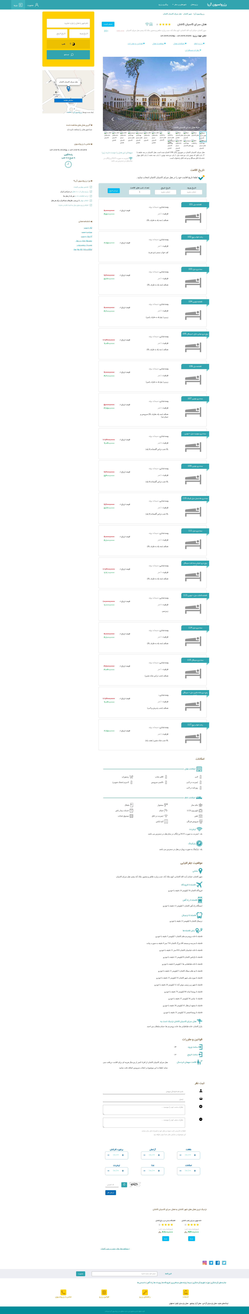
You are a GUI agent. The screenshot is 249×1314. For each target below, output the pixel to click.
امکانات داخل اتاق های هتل (82, 249)
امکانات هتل (179, 44)
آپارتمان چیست (86, 236)
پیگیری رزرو (163, 4)
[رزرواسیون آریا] (54, 4)
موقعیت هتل (158, 44)
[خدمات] (186, 1292)
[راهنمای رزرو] (145, 1292)
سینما (189, 1283)
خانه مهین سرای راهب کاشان (191, 1220)
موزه (208, 1283)
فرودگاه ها (166, 1283)
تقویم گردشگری (198, 1283)
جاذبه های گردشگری (218, 1283)
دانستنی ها (141, 1283)
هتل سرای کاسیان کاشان (172, 14)
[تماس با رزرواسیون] (63, 1292)
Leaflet (69, 112)
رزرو (191, 1238)
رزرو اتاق (198, 44)
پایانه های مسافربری (178, 1283)
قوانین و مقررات (135, 44)
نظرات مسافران (192, 50)
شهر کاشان (187, 14)
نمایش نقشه (120, 30)
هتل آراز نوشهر (195, 1303)
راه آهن (149, 1283)
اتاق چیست (88, 228)
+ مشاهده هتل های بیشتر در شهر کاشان (115, 1249)
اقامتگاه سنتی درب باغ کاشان (166, 1220)
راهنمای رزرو (144, 1297)
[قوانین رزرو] (104, 1292)
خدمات (185, 1297)
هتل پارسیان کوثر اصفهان (178, 1303)
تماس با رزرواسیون (63, 1297)
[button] (110, 112)
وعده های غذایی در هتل (84, 241)
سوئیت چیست (87, 232)
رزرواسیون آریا (217, 5)
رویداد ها (157, 1283)
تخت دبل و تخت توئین (84, 245)
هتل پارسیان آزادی (209, 1303)
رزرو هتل (194, 4)
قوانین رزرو (104, 1297)
